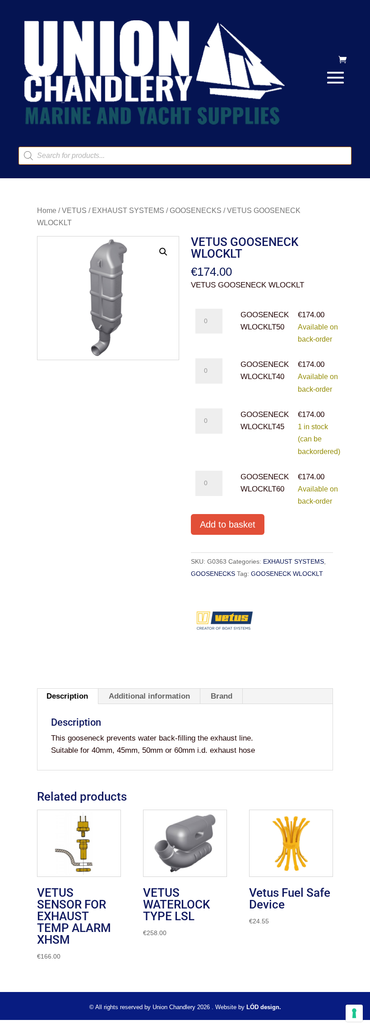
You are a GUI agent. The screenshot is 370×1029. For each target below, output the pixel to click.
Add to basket (227, 524)
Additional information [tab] (149, 696)
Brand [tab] (221, 696)
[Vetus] (225, 623)
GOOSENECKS (196, 210)
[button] (163, 252)
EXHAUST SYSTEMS (128, 210)
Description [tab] (67, 696)
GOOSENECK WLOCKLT (287, 573)
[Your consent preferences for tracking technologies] (354, 1013)
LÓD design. (263, 1007)
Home (46, 210)
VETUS (74, 210)
